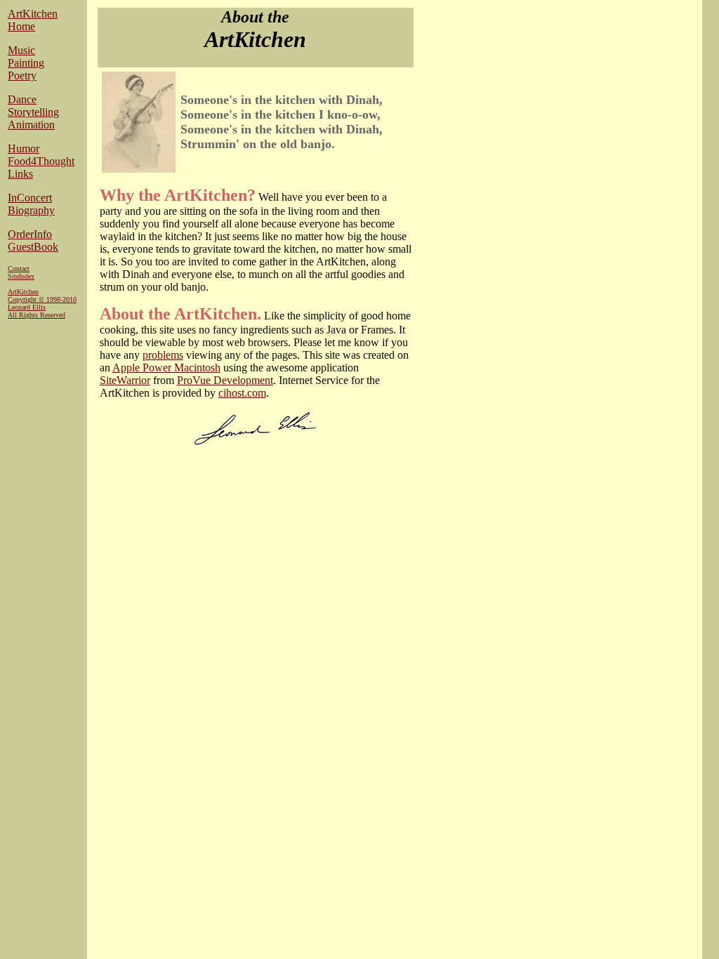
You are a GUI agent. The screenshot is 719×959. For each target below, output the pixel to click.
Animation (31, 125)
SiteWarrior (125, 380)
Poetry (22, 75)
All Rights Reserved (36, 315)
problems (163, 355)
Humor (23, 148)
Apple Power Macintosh (166, 367)
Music (21, 50)
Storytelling (33, 112)
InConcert (30, 198)
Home (21, 26)
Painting (26, 63)
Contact (18, 268)
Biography (31, 210)
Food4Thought (41, 161)
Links (20, 174)
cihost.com (242, 393)
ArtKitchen (33, 14)
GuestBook (33, 247)
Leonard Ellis (27, 307)
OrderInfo (30, 234)
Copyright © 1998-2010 (42, 299)
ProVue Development (225, 380)
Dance (22, 99)
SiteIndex (21, 276)
